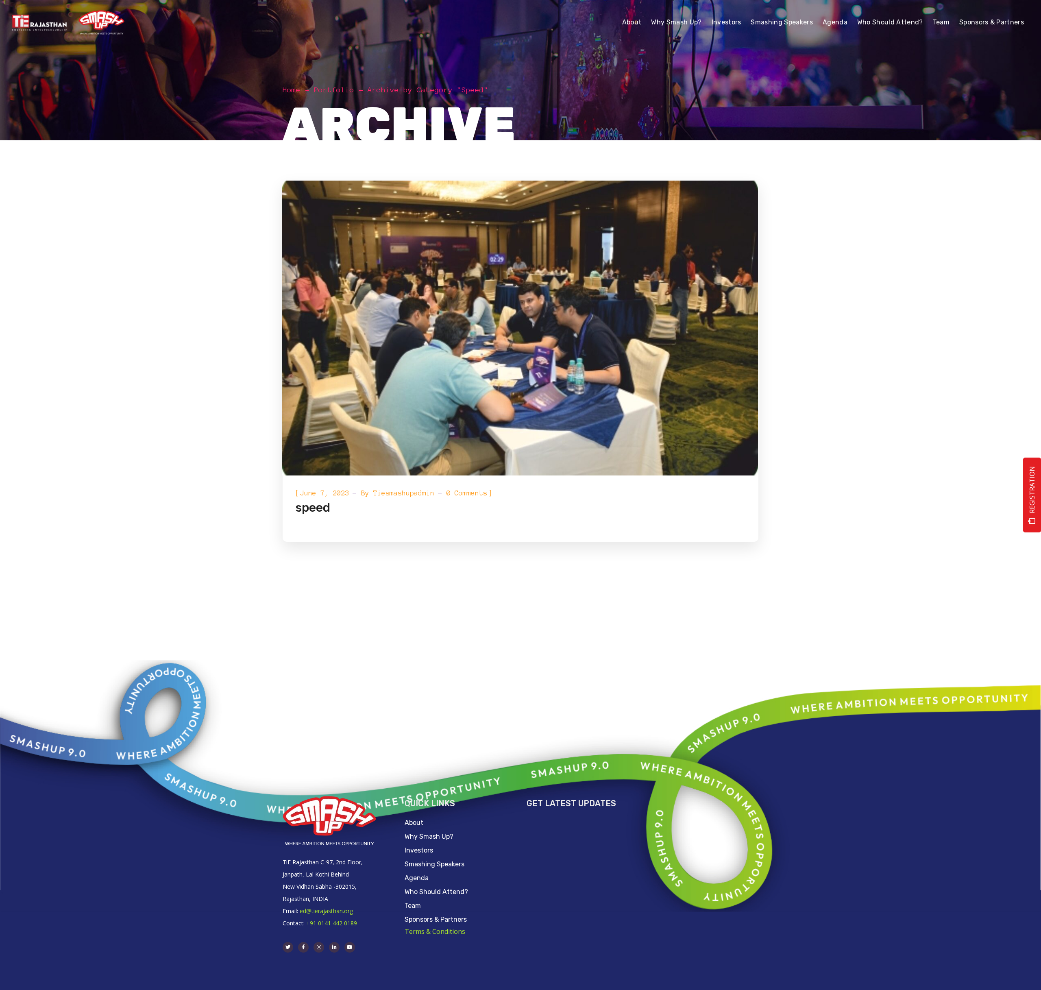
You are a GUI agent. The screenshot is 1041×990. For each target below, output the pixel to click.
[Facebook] (303, 947)
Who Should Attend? (436, 892)
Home (292, 90)
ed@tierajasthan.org (326, 911)
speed (313, 507)
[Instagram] (319, 947)
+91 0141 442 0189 (331, 923)
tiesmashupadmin (403, 493)
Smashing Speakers (434, 864)
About (414, 822)
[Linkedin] (334, 947)
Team (413, 905)
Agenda (417, 878)
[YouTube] (349, 947)
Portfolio (334, 90)
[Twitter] (288, 947)
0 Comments (466, 493)
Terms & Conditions (435, 931)
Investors (419, 850)
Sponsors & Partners (436, 919)
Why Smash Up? (429, 836)
